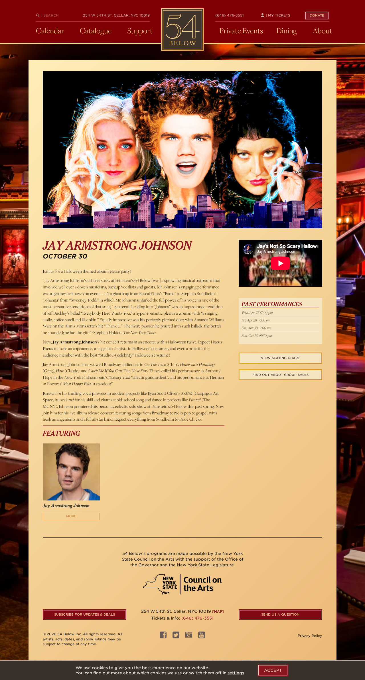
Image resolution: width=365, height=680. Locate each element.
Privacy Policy (310, 636)
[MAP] (218, 611)
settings (236, 673)
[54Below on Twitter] (176, 637)
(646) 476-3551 (229, 15)
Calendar (50, 30)
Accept (273, 670)
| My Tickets (277, 15)
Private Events (241, 30)
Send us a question (280, 614)
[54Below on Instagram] (188, 637)
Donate (317, 15)
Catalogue (95, 30)
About (322, 30)
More (71, 516)
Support (140, 30)
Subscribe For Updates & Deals (84, 614)
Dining (286, 30)
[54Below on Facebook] (163, 637)
